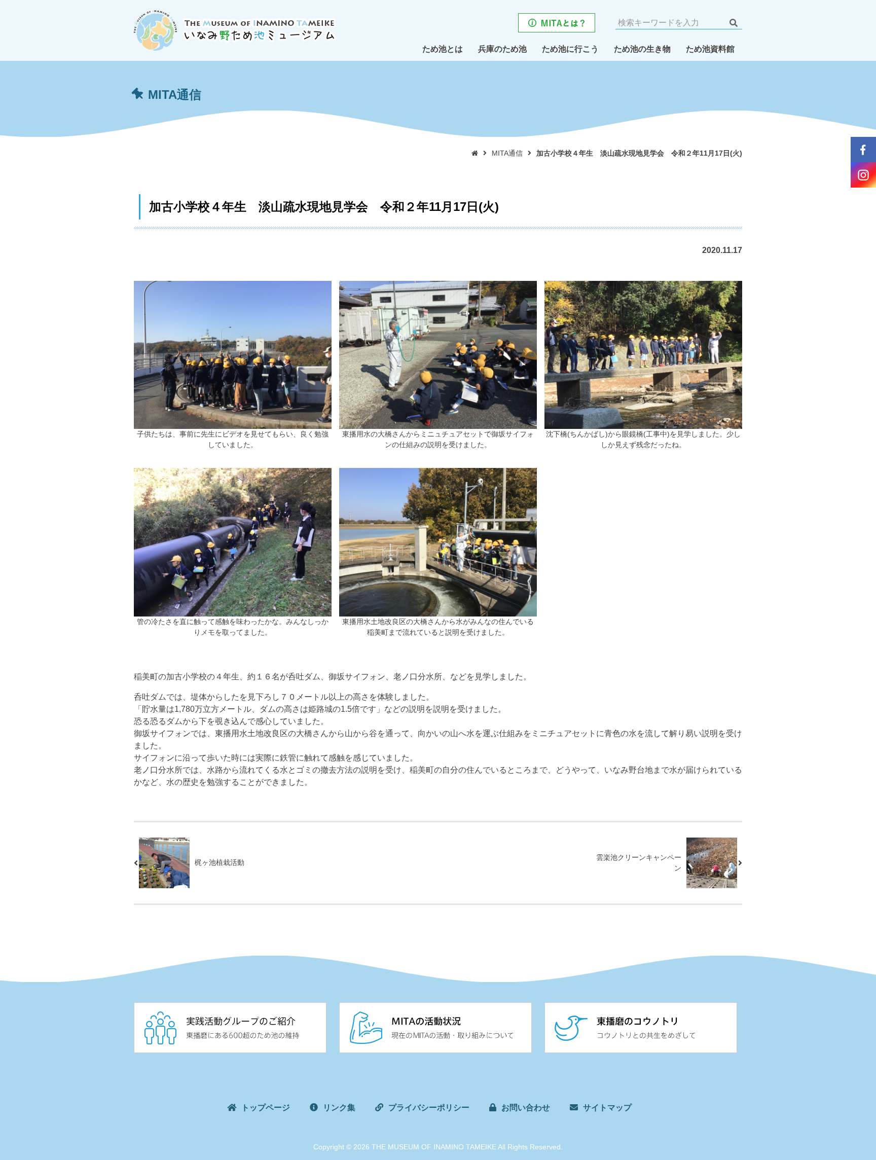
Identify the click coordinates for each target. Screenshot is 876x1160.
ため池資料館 (710, 49)
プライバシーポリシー (428, 1107)
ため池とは (442, 49)
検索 (733, 22)
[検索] (733, 22)
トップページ (265, 1107)
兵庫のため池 (502, 49)
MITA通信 (507, 153)
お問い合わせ (525, 1107)
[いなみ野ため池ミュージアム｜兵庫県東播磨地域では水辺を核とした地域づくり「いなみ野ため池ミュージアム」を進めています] (235, 29)
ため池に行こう (570, 49)
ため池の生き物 (642, 49)
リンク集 (339, 1107)
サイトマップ (607, 1107)
